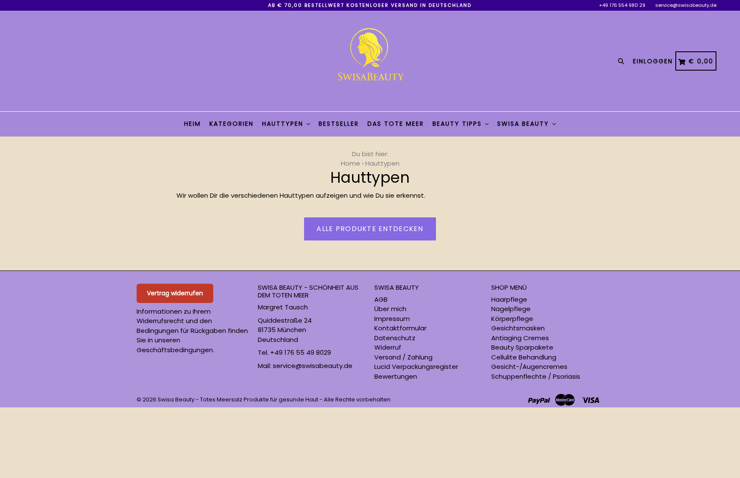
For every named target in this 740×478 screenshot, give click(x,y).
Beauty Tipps (458, 123)
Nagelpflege (511, 308)
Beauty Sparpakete (522, 347)
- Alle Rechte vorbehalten (355, 399)
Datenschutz (394, 337)
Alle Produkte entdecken (369, 229)
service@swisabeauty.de (685, 5)
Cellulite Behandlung (523, 357)
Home (350, 163)
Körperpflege (512, 318)
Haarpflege (509, 299)
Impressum (392, 318)
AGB (381, 299)
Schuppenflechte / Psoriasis (535, 376)
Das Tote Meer (395, 123)
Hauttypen (284, 123)
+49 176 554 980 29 (622, 5)
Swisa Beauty (524, 123)
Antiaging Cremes (520, 337)
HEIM (192, 123)
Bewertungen (395, 376)
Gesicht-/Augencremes (529, 366)
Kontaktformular (400, 328)
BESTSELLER (339, 123)
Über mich (390, 308)
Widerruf (387, 347)
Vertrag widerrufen (175, 293)
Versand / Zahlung (403, 357)
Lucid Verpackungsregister (416, 366)
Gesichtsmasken (518, 328)
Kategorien (231, 123)
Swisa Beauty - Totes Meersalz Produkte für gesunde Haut (238, 399)
